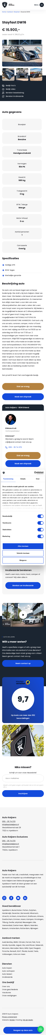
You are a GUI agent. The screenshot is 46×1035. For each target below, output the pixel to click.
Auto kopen (7, 968)
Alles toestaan (23, 546)
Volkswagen (7, 954)
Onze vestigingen (9, 995)
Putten (25, 910)
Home (4, 12)
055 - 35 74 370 (8, 821)
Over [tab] (38, 479)
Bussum (5, 928)
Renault (13, 951)
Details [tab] (23, 479)
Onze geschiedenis (10, 989)
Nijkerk (27, 925)
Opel (31, 948)
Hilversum (34, 913)
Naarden (34, 925)
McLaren (5, 948)
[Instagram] (4, 898)
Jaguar (19, 945)
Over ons (6, 986)
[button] (40, 1029)
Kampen (30, 919)
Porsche (5, 951)
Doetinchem (7, 919)
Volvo (15, 954)
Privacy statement (9, 1017)
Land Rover (30, 945)
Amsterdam (14, 928)
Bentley (9, 942)
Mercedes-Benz (17, 948)
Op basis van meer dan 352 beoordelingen (23, 717)
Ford (38, 942)
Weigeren (23, 560)
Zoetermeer (18, 925)
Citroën (22, 942)
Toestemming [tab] (8, 479)
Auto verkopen (8, 971)
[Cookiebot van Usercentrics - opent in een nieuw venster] (34, 472)
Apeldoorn (6, 910)
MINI (26, 948)
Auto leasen (7, 974)
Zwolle (11, 922)
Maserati (39, 945)
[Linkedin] (25, 898)
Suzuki (30, 951)
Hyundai (11, 945)
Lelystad (18, 922)
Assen (23, 919)
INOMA (12, 1020)
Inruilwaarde (7, 977)
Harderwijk (6, 913)
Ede (34, 922)
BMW (16, 942)
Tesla (36, 951)
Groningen (38, 919)
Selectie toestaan (23, 553)
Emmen (16, 919)
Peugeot (37, 948)
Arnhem (13, 916)
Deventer (16, 913)
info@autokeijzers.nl (10, 824)
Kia (23, 945)
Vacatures (6, 992)
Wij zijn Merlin (28, 1020)
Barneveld (25, 913)
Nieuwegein (27, 922)
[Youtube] (18, 898)
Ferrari (28, 942)
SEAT (19, 951)
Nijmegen (34, 928)
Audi (4, 942)
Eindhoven (32, 916)
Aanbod (10, 12)
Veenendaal (7, 925)
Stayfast (16, 12)
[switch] (40, 523)
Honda (5, 945)
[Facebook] (11, 898)
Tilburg (5, 922)
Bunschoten (17, 910)
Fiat (33, 942)
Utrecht (5, 916)
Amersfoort (22, 916)
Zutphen (32, 910)
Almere (40, 916)
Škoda (24, 951)
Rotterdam (25, 928)
